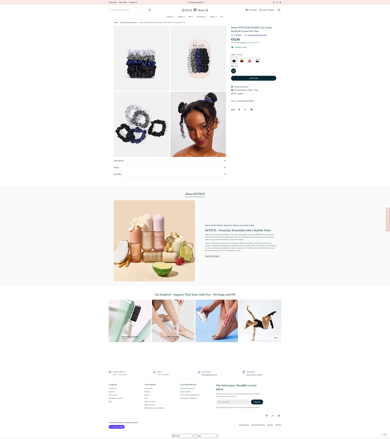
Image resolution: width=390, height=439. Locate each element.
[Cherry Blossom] (249, 60)
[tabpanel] (195, 240)
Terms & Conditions (258, 425)
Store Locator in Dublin (254, 375)
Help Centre (113, 2)
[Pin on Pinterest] (251, 109)
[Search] (149, 10)
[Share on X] (245, 109)
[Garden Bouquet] (257, 60)
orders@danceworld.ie (209, 375)
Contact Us (133, 2)
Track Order (123, 2)
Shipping (242, 42)
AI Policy (278, 425)
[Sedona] (242, 60)
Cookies (270, 425)
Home (116, 22)
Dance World (118, 422)
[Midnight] (234, 60)
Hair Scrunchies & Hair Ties (257, 35)
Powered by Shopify (131, 422)
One (233, 71)
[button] (388, 219)
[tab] (195, 194)
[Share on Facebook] (239, 109)
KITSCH (238, 35)
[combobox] (130, 10)
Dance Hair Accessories (128, 22)
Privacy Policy (244, 425)
